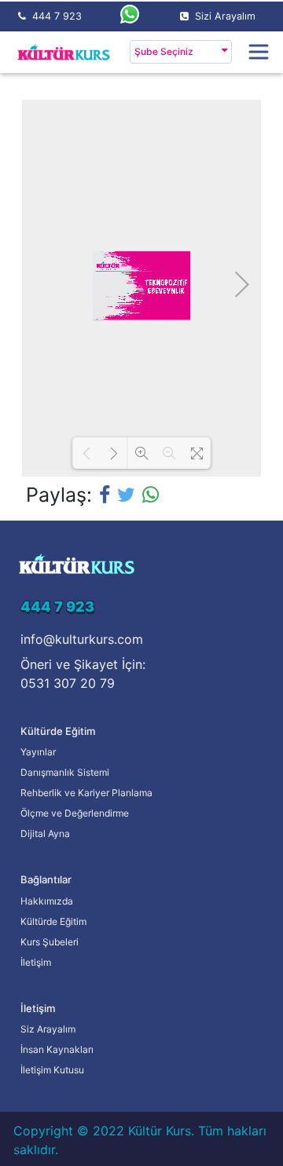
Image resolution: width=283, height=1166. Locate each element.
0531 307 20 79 (67, 683)
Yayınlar (38, 752)
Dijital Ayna (45, 833)
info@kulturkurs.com (81, 639)
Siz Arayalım (47, 1029)
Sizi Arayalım (225, 16)
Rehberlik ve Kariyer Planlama (86, 793)
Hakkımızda (46, 901)
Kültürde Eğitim (53, 921)
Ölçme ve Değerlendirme (74, 813)
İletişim (35, 962)
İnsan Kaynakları (57, 1049)
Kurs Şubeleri (49, 942)
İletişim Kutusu (52, 1070)
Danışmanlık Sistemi (64, 772)
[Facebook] (104, 494)
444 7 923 (57, 16)
